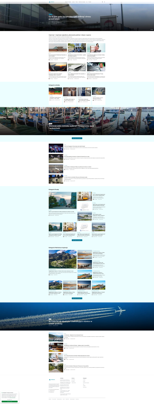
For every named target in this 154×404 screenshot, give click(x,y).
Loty (50, 14)
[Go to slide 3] (152, 29)
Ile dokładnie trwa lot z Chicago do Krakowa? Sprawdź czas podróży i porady (64, 388)
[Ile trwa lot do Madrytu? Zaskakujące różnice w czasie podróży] (77, 316)
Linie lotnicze (84, 387)
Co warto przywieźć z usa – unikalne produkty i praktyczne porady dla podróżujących (65, 391)
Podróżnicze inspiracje (52, 269)
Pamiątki (84, 385)
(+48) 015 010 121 (52, 390)
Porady (50, 210)
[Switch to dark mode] (104, 2)
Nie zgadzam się (9, 399)
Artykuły (61, 378)
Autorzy (73, 378)
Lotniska (70, 53)
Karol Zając (50, 325)
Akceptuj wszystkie (9, 401)
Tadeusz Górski (51, 23)
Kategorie (85, 378)
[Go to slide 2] (151, 29)
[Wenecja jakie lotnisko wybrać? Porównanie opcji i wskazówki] (77, 121)
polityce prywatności (12, 397)
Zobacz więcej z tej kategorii (76, 138)
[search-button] (102, 1)
